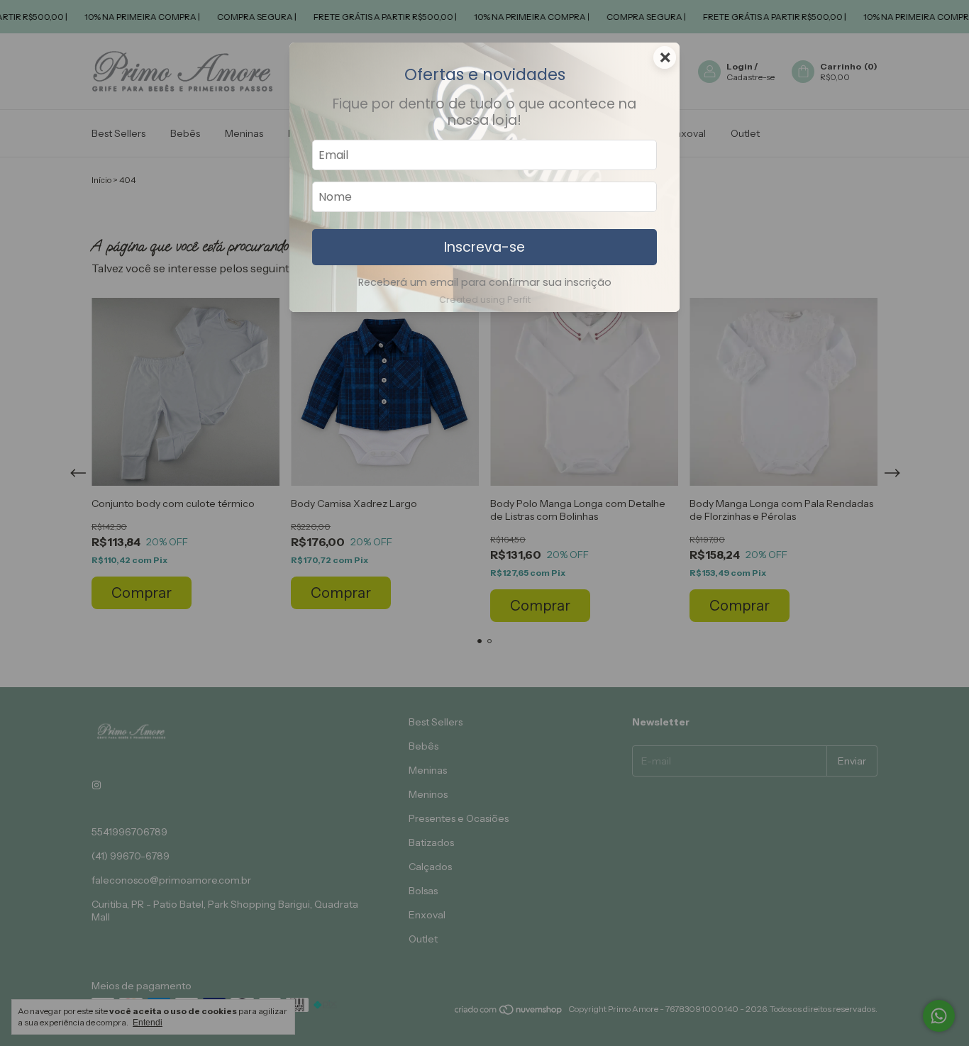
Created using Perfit (485, 300)
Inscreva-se (484, 247)
